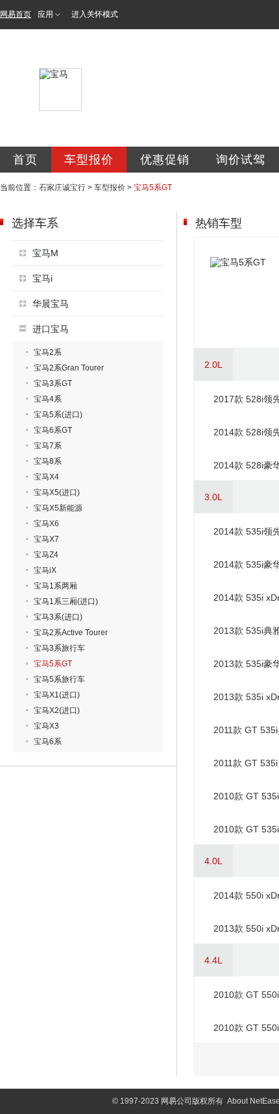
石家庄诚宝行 (62, 187)
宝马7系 (48, 445)
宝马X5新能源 (58, 508)
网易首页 (15, 14)
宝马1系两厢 (55, 585)
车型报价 (89, 159)
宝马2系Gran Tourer (69, 367)
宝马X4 (46, 476)
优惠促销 (164, 159)
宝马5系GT (53, 663)
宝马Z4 (46, 554)
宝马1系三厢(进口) (66, 601)
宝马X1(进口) (57, 694)
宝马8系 (48, 461)
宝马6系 (48, 741)
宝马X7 (46, 539)
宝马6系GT (53, 430)
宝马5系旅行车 (59, 679)
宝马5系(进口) (58, 414)
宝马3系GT (53, 383)
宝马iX (45, 570)
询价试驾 (240, 159)
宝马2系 (48, 352)
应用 (45, 14)
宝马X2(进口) (57, 710)
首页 (25, 159)
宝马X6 (46, 523)
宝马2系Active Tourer (71, 632)
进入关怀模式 (94, 14)
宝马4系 (48, 399)
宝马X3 (46, 726)
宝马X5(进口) (57, 492)
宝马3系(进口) (58, 617)
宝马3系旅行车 (59, 648)
